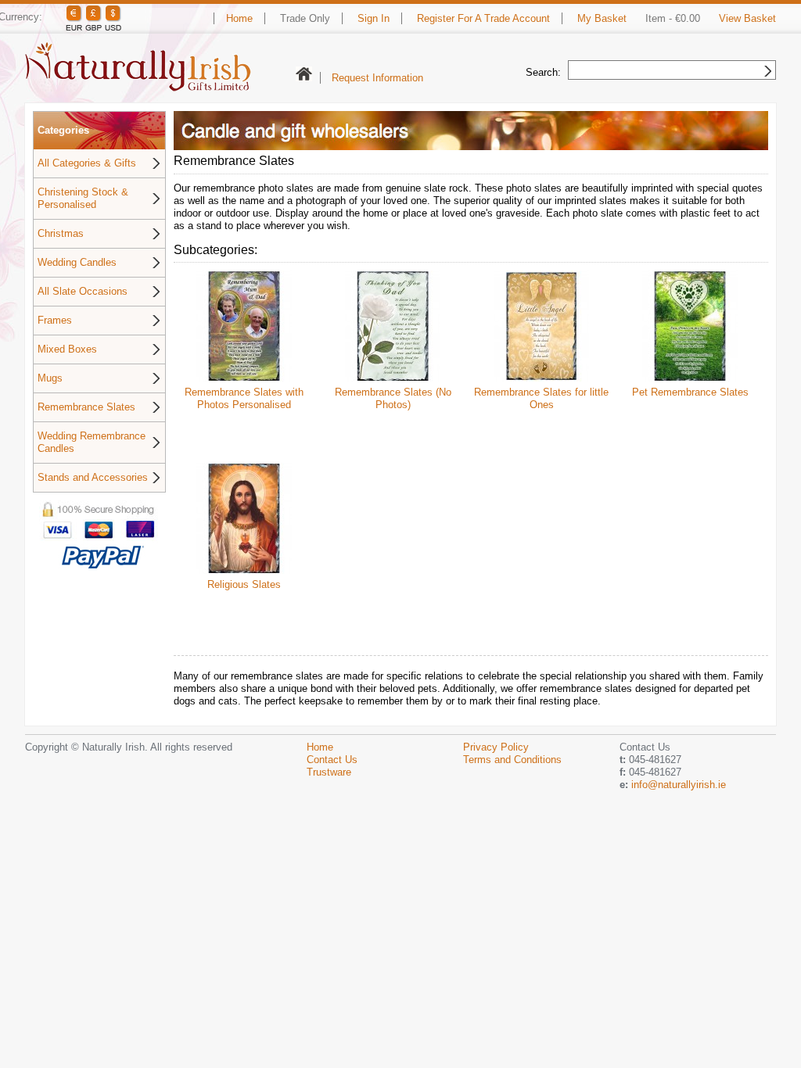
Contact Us (332, 759)
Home (239, 18)
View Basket (747, 18)
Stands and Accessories (93, 477)
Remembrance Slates (86, 407)
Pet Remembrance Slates (690, 392)
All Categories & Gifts (87, 163)
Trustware (329, 772)
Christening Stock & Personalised (83, 198)
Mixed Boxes (67, 349)
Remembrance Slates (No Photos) (393, 398)
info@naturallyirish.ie (678, 784)
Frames (55, 320)
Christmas (61, 233)
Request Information (377, 78)
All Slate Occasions (83, 291)
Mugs (50, 378)
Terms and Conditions (512, 759)
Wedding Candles (77, 262)
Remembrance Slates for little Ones (541, 398)
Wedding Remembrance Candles (91, 442)
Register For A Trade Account (483, 18)
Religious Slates (244, 584)
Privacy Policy (496, 747)
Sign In (373, 18)
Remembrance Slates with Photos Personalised (244, 398)
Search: (543, 72)
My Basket (602, 18)
